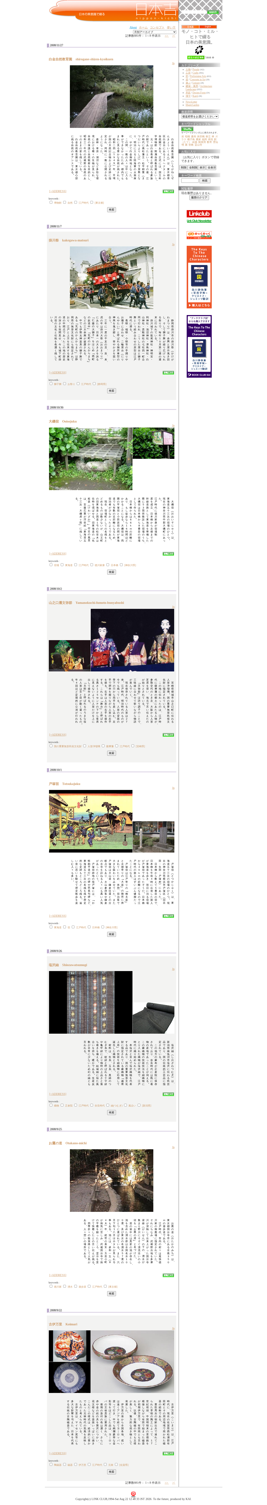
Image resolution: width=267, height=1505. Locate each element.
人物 (188, 69)
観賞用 (202, 142)
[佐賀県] (123, 1464)
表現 (210, 139)
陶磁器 (58, 1464)
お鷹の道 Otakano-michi (69, 1143)
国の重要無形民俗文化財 (68, 746)
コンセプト (157, 27)
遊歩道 (82, 1286)
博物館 (58, 202)
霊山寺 (198, 144)
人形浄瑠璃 (94, 746)
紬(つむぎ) (116, 1105)
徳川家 (58, 1286)
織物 (56, 1105)
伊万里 (82, 1464)
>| (173, 35)
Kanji (195, 96)
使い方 (171, 27)
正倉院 (69, 1105)
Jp (173, 63)
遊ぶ (188, 82)
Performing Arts (198, 76)
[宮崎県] (140, 746)
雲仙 (215, 142)
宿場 (56, 565)
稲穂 (187, 136)
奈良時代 (100, 1105)
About (133, 27)
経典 (194, 142)
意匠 (188, 92)
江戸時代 (84, 202)
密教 (191, 144)
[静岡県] (101, 384)
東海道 (69, 565)
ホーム (143, 27)
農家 (198, 139)
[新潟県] (146, 1105)
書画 (193, 136)
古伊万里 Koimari (65, 1324)
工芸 (188, 72)
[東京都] (99, 202)
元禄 (110, 1464)
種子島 (191, 139)
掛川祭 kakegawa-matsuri (70, 240)
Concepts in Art (197, 79)
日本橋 (114, 565)
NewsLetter (191, 101)
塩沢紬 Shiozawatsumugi (69, 965)
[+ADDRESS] (57, 191)
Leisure (196, 82)
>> (167, 35)
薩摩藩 (110, 746)
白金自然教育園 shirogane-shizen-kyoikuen (83, 59)
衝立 (208, 136)
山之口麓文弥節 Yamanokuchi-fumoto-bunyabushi (88, 602)
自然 (70, 202)
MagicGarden (192, 104)
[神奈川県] (130, 565)
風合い (132, 1105)
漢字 (188, 96)
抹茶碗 (201, 136)
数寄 (209, 142)
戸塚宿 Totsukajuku (66, 784)
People (196, 69)
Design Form (199, 92)
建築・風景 (192, 86)
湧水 (70, 1286)
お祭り (71, 384)
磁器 (70, 1464)
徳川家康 (100, 565)
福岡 (204, 139)
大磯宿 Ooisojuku (64, 421)
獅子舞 (58, 384)
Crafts (196, 72)
